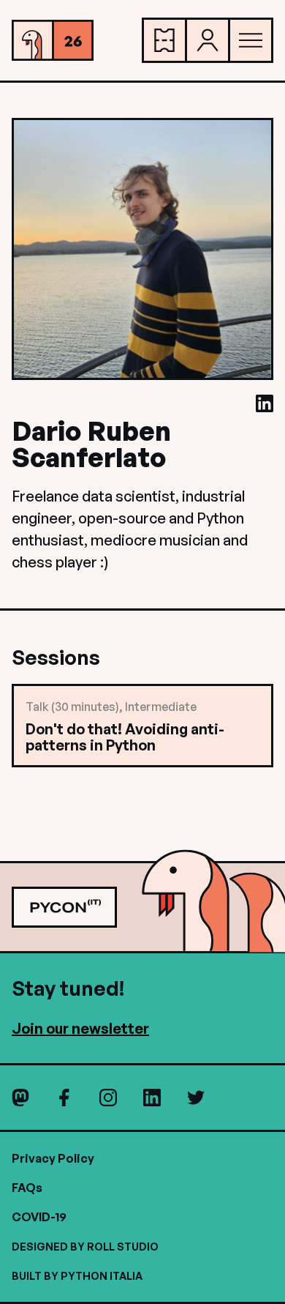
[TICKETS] (164, 40)
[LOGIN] (207, 40)
